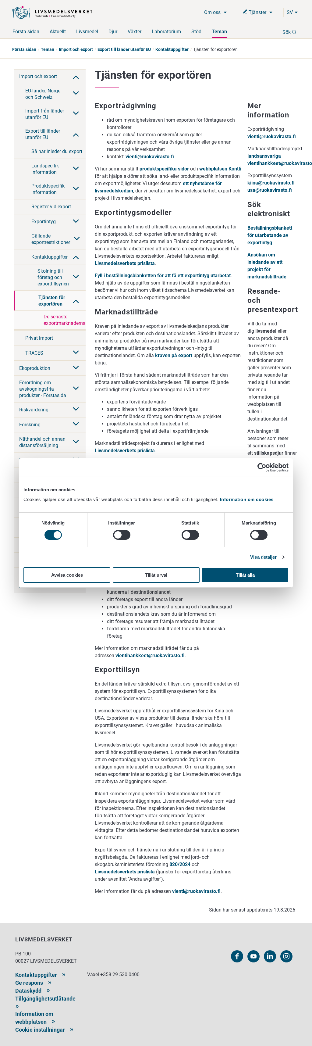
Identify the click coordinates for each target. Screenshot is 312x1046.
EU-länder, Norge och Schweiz (42, 94)
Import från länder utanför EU (44, 114)
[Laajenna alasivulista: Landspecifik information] (76, 169)
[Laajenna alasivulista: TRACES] (76, 353)
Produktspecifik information (48, 189)
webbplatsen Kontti (220, 169)
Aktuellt (58, 31)
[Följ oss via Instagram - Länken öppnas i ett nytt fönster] (286, 956)
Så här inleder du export (56, 151)
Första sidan (25, 31)
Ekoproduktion (34, 368)
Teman (219, 31)
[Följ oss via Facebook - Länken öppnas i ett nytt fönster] (237, 956)
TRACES (34, 353)
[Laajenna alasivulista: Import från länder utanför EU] (76, 114)
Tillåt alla (245, 575)
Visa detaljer (263, 557)
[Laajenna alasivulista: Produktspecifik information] (76, 189)
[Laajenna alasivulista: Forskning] (76, 424)
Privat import (39, 338)
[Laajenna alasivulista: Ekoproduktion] (76, 368)
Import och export (76, 49)
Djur (112, 31)
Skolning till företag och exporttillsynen (53, 277)
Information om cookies (247, 499)
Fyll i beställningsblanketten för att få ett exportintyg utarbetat (163, 275)
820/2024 (179, 864)
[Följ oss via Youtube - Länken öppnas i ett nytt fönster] (253, 956)
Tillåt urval (156, 575)
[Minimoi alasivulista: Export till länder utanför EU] (76, 134)
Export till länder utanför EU (124, 49)
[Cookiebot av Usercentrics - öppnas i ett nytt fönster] (262, 467)
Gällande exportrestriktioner (50, 239)
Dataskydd (28, 990)
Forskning (30, 425)
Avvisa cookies (67, 575)
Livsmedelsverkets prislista (125, 263)
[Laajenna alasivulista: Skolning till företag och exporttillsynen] (76, 277)
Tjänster (257, 12)
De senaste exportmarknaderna (65, 320)
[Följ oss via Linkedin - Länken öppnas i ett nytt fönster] (270, 956)
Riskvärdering (33, 410)
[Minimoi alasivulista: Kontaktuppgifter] (76, 257)
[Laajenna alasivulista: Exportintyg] (76, 221)
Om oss (213, 12)
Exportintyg (43, 221)
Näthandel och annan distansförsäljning (42, 442)
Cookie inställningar (40, 1029)
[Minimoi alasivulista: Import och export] (76, 76)
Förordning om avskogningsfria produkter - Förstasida (42, 389)
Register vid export (51, 207)
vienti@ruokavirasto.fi (150, 156)
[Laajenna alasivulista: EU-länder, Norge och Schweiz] (76, 93)
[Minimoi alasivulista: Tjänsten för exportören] (76, 300)
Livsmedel (87, 31)
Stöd (196, 31)
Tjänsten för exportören (51, 301)
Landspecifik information (45, 169)
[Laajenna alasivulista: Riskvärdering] (76, 409)
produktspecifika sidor (164, 169)
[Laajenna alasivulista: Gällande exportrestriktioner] (76, 239)
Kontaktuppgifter (172, 49)
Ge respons (29, 983)
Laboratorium (166, 31)
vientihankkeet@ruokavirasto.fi (150, 655)
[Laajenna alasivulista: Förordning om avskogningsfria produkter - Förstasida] (76, 389)
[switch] (121, 535)
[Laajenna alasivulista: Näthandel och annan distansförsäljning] (76, 442)
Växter (134, 31)
